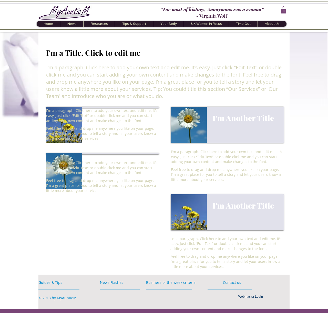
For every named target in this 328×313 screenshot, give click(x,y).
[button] (283, 9)
